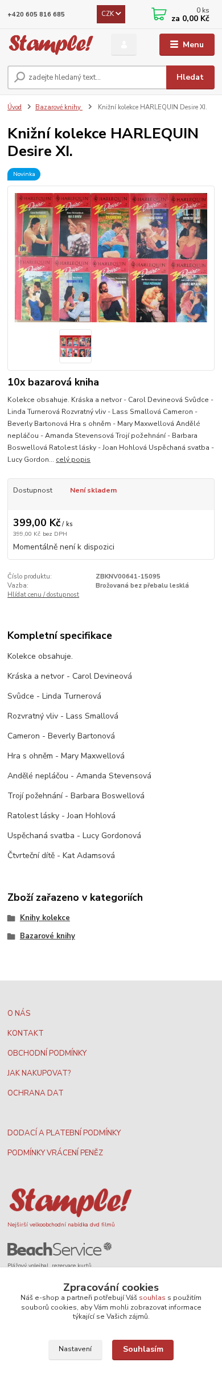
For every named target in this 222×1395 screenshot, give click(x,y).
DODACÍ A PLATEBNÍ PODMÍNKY (64, 1133)
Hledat (190, 77)
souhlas (152, 1297)
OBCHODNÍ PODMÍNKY (47, 1053)
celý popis (73, 459)
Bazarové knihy (59, 107)
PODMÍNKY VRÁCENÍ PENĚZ (55, 1153)
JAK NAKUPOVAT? (39, 1073)
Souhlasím (143, 1349)
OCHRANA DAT (35, 1093)
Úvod (14, 107)
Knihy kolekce (45, 918)
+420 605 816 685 (36, 14)
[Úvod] (50, 45)
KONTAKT (25, 1033)
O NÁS (18, 1013)
